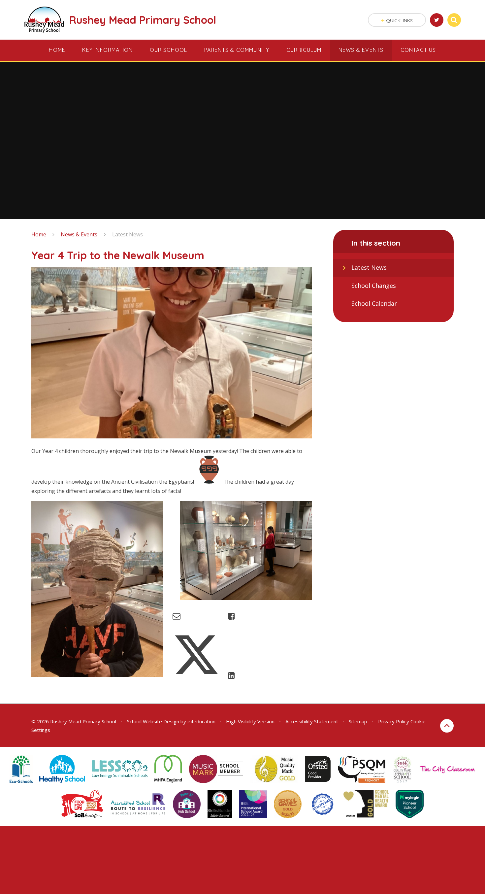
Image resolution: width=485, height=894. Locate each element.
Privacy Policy (393, 721)
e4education (201, 721)
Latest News (127, 234)
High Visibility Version (250, 721)
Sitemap (358, 721)
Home (38, 234)
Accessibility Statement (311, 721)
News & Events (79, 234)
